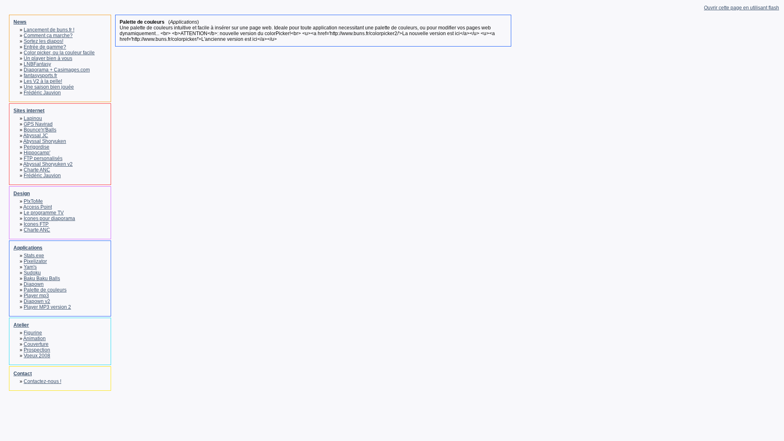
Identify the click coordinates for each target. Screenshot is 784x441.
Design (21, 193)
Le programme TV (44, 213)
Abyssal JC (35, 135)
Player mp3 (36, 295)
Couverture (36, 344)
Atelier (21, 325)
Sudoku (32, 273)
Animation (34, 338)
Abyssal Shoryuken (44, 141)
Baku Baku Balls (42, 278)
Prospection (37, 350)
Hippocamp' (37, 153)
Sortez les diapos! (43, 41)
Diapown (34, 284)
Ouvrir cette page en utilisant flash (741, 8)
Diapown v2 (37, 301)
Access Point (37, 207)
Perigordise (36, 147)
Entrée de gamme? (45, 47)
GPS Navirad (38, 124)
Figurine (33, 333)
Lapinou (33, 118)
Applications (27, 248)
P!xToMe (33, 201)
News (20, 22)
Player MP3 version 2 (47, 307)
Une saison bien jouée (49, 87)
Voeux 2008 (37, 356)
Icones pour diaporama (49, 218)
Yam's (30, 267)
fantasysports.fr (40, 75)
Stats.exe (34, 255)
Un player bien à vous (48, 58)
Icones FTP (36, 224)
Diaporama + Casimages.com (57, 70)
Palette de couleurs (45, 290)
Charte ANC (37, 170)
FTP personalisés (43, 158)
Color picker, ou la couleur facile (59, 53)
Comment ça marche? (48, 35)
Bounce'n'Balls (40, 130)
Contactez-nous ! (42, 381)
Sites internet (29, 111)
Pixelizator (35, 261)
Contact (22, 373)
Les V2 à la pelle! (43, 81)
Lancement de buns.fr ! (49, 30)
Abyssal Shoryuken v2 (48, 164)
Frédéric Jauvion (42, 93)
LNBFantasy (37, 64)
